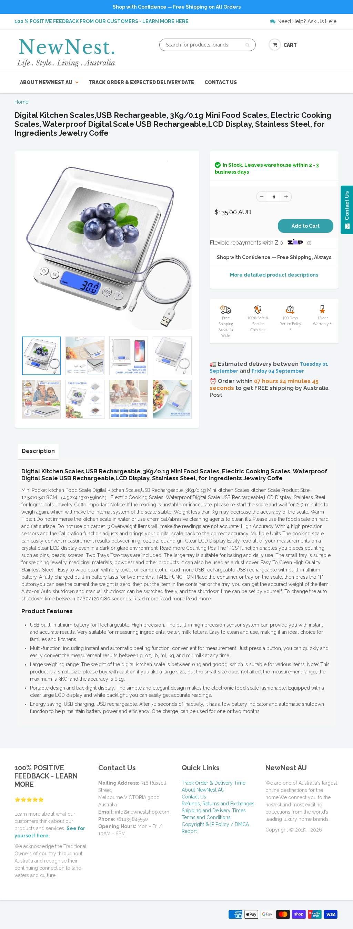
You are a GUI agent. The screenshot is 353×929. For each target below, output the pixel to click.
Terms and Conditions (206, 817)
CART (290, 45)
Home (21, 102)
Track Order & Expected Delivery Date (141, 82)
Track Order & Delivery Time (213, 783)
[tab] (38, 451)
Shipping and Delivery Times (214, 810)
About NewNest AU (46, 82)
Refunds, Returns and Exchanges (218, 803)
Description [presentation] (38, 451)
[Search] (247, 45)
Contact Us (220, 82)
